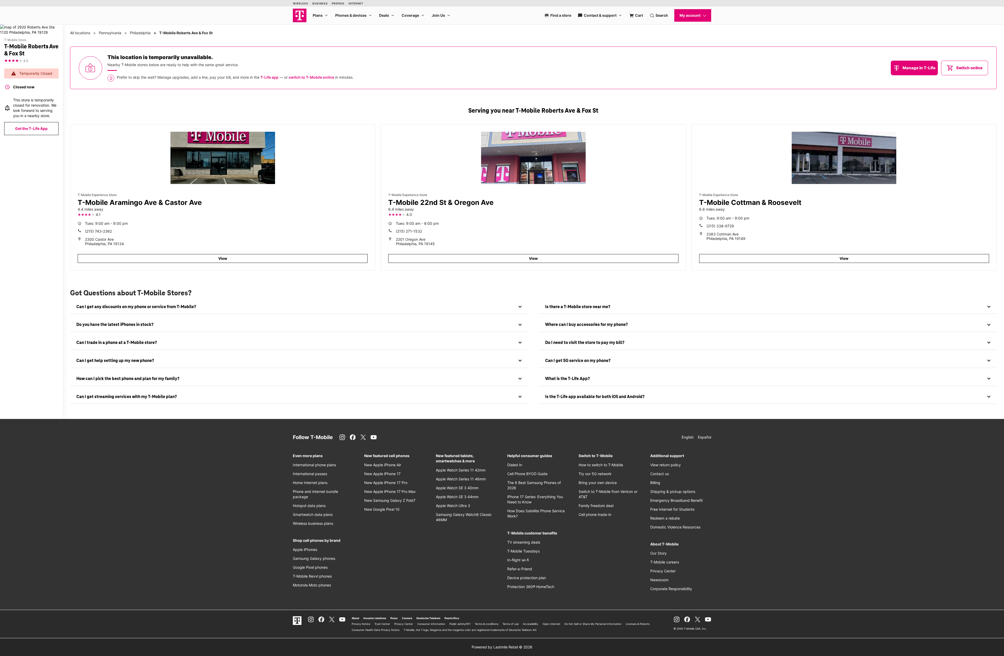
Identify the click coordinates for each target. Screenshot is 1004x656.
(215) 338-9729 (720, 226)
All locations (80, 33)
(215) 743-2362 (98, 231)
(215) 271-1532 (409, 231)
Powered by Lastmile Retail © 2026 (502, 647)
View (222, 258)
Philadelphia (140, 33)
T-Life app (269, 77)
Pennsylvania (110, 33)
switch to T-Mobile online (311, 77)
